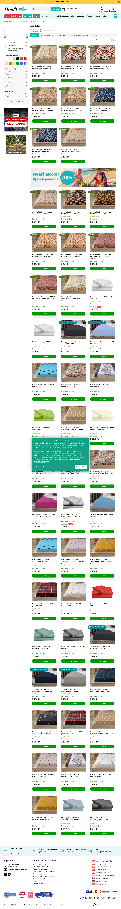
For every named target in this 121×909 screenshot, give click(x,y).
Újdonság (17, 46)
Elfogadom (81, 467)
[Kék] (21, 63)
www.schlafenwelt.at (103, 884)
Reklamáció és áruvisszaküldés (44, 871)
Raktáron (17, 43)
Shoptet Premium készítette (107, 905)
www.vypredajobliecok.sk (104, 867)
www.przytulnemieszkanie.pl (105, 875)
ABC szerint (96, 35)
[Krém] (10, 59)
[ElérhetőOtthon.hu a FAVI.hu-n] (22, 895)
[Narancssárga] (10, 63)
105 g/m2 (17, 85)
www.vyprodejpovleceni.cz (105, 864)
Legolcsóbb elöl (47, 35)
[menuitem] (13, 16)
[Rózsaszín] (7, 63)
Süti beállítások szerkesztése (54, 905)
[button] (52, 30)
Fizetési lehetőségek (40, 869)
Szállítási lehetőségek (40, 867)
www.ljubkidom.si (102, 870)
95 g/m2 (17, 83)
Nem (17, 96)
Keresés (56, 9)
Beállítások (40, 467)
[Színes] (25, 63)
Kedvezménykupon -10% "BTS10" (17, 50)
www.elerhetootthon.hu (104, 861)
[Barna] (21, 59)
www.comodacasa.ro (103, 878)
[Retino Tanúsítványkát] (44, 895)
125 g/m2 (17, 74)
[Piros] (25, 59)
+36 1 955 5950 (13, 864)
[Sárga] (14, 63)
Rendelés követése (40, 864)
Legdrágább (61, 35)
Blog (34, 881)
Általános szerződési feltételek (43, 876)
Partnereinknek (38, 884)
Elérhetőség (37, 874)
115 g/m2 (17, 71)
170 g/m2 (17, 80)
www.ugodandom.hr (103, 872)
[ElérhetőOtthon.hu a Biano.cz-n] (30, 895)
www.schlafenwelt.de (103, 881)
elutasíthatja (78, 457)
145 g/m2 (17, 77)
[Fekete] (18, 59)
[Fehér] (7, 59)
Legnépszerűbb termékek (78, 35)
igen (17, 93)
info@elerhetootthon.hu (17, 869)
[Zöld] (18, 63)
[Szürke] (14, 59)
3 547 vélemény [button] (46, 30)
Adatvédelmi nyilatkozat (41, 879)
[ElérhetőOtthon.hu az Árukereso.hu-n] (10, 895)
